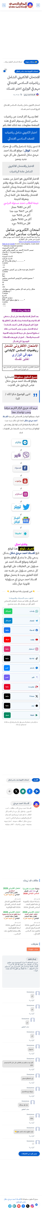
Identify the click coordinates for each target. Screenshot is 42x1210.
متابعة (7, 630)
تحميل (7, 715)
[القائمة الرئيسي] (38, 5)
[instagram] (32, 1206)
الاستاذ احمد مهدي (29, 94)
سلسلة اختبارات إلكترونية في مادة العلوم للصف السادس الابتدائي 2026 (31, 904)
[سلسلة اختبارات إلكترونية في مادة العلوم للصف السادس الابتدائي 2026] (31, 892)
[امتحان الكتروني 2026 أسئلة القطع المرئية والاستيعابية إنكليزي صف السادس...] (11, 915)
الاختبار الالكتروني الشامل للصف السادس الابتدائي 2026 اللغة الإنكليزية (12, 904)
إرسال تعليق (32, 959)
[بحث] (4, 5)
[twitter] (27, 1206)
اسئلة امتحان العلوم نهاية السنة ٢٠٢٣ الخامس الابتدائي (12, 62)
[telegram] (10, 1206)
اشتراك (7, 639)
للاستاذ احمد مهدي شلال (22, 553)
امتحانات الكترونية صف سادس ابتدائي (27, 71)
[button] (29, 791)
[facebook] (23, 1206)
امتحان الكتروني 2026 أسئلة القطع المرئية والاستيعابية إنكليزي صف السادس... (12, 929)
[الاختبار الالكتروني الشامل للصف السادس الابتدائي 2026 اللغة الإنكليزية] (11, 892)
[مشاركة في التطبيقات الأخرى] (9, 791)
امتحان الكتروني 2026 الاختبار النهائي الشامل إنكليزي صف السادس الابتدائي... (32, 929)
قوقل (27, 150)
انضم (6, 668)
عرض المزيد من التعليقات (29, 1153)
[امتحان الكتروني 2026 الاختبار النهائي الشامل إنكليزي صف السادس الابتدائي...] (31, 915)
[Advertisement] (21, 36)
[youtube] (18, 1206)
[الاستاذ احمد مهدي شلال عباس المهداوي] (21, 5)
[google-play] (14, 1206)
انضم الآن (8, 611)
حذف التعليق (25, 1027)
